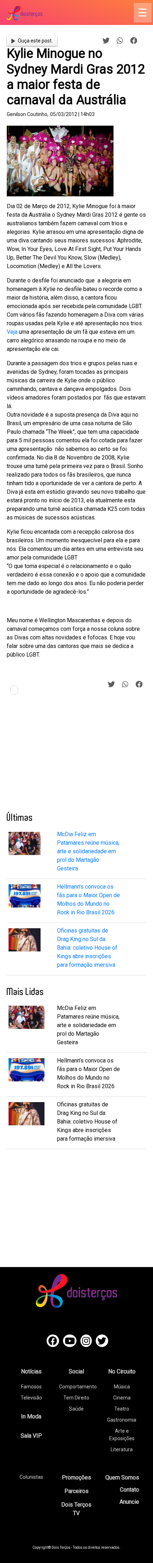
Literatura (122, 1449)
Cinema (122, 1398)
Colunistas (31, 1477)
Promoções (76, 1477)
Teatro (121, 1409)
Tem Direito (76, 1398)
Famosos (31, 1386)
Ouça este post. (35, 41)
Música (122, 1386)
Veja (12, 331)
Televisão (31, 1398)
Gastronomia (121, 1420)
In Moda (31, 1416)
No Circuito (122, 1371)
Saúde (76, 1409)
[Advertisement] (60, 756)
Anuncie (129, 1501)
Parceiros (76, 1491)
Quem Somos (122, 1477)
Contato (129, 1489)
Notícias (31, 1371)
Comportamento (78, 1386)
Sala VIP (31, 1435)
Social (76, 1371)
